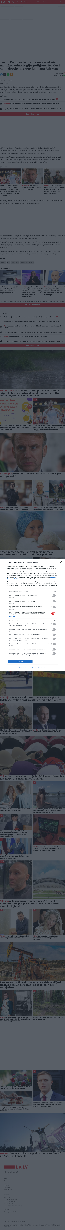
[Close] (61, 562)
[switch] (53, 595)
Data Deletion (23, 667)
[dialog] (32, 615)
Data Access (32, 667)
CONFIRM (20, 661)
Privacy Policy (42, 667)
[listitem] (32, 592)
